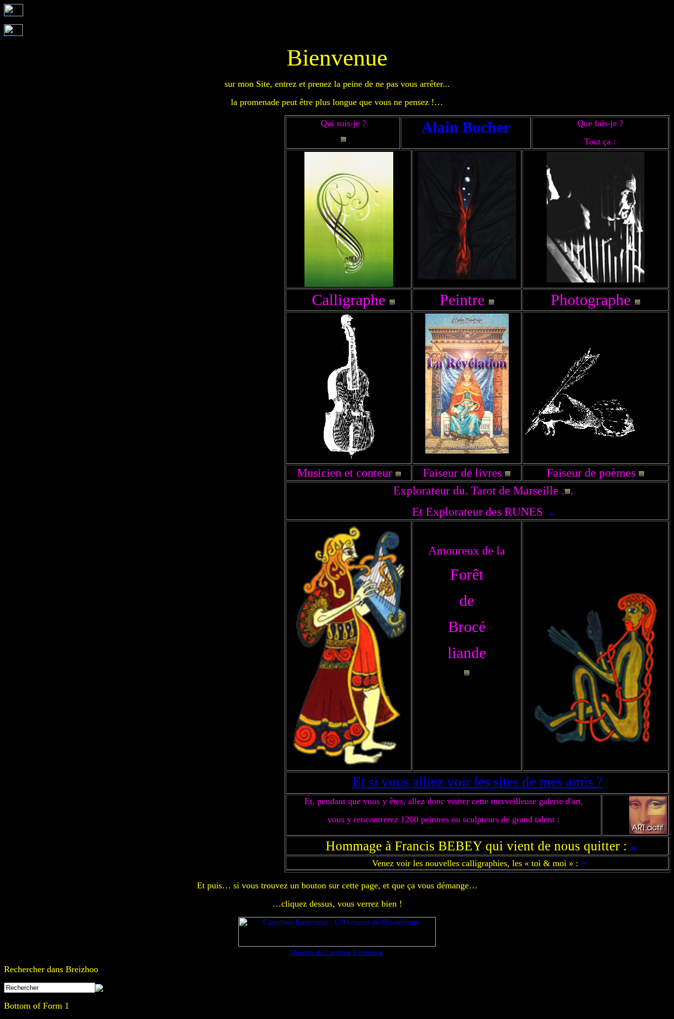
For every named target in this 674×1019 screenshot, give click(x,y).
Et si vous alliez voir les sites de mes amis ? (477, 781)
